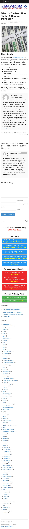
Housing (4, 400)
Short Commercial (6, 482)
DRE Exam (6, 353)
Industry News (6, 409)
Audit (4, 331)
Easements (5, 356)
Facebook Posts (6, 371)
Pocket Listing (6, 462)
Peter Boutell (6, 451)
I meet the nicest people (8, 404)
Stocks (5, 389)
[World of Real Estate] (14, 8)
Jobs (4, 413)
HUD (4, 402)
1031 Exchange (6, 324)
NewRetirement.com (18, 57)
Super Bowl (6, 496)
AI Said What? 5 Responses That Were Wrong (13, 314)
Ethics (4, 367)
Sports (4, 489)
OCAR (4, 444)
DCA (4, 346)
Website (18, 209)
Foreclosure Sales (7, 393)
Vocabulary (5, 512)
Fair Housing (5, 373)
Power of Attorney (6, 465)
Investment (6, 385)
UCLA (4, 509)
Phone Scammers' (7, 460)
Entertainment (6, 365)
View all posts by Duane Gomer (10, 128)
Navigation (8, 1)
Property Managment (7, 467)
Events (4, 369)
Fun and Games (6, 396)
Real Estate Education (9, 362)
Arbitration (5, 329)
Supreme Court (6, 503)
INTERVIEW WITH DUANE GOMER (10, 311)
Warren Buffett (7, 456)
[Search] (26, 221)
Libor (4, 416)
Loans (4, 424)
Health (4, 398)
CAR (4, 335)
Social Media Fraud (7, 483)
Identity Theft (5, 405)
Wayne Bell (6, 458)
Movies (4, 433)
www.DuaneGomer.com (7, 526)
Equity (5, 382)
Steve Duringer (7, 453)
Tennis (5, 498)
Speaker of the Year (7, 487)
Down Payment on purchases (10, 380)
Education (5, 358)
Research (5, 474)
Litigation (5, 422)
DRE (4, 349)
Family (4, 375)
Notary (4, 442)
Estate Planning (7, 384)
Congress (5, 340)
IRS (3, 411)
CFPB (4, 336)
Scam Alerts (5, 480)
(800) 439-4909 (14, 229)
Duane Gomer (5, 22)
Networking (5, 438)
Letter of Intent (23, 134)
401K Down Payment (8, 378)
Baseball (6, 491)
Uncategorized (6, 511)
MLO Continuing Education (8, 425)
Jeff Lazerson (7, 449)
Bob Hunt (6, 447)
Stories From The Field (7, 502)
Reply (23, 152)
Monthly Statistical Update (8, 429)
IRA (4, 387)
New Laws (5, 440)
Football (5, 494)
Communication (6, 338)
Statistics (4, 500)
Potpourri (5, 463)
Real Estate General (7, 469)
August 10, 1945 (6, 316)
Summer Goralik (7, 454)
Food (4, 391)
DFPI (4, 347)
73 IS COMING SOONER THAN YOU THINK (12, 312)
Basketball (6, 492)
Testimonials (5, 507)
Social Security (6, 485)
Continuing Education (8, 360)
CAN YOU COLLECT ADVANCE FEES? (11, 309)
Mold (4, 427)
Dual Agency (5, 355)
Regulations (5, 471)
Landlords (5, 414)
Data (4, 342)
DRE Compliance (7, 351)
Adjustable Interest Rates (8, 326)
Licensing (5, 418)
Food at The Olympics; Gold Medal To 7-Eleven (14, 132)
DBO (4, 344)
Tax (3, 505)
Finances (21, 22)
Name (20, 200)
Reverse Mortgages (7, 476)
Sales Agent (5, 478)
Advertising (5, 327)
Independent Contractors (8, 407)
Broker (4, 333)
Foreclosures (5, 395)
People (4, 445)
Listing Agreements (7, 420)
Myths (4, 434)
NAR (4, 436)
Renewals (6, 364)
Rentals (4, 473)
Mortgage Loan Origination (8, 431)
